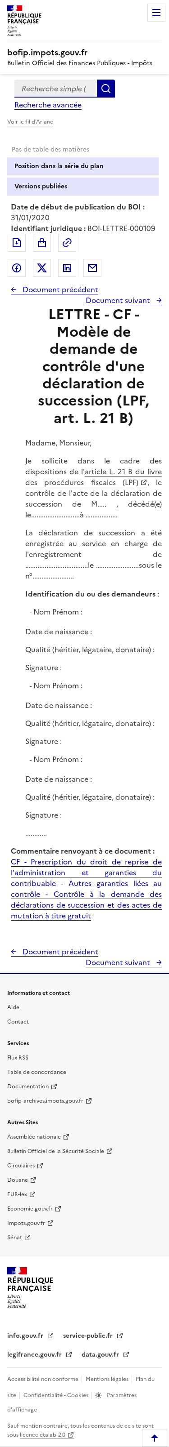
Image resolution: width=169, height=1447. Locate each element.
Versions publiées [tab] (40, 186)
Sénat (14, 1237)
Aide (13, 1007)
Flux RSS (17, 1058)
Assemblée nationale (34, 1137)
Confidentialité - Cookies (56, 1395)
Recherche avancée (48, 104)
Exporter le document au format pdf (17, 243)
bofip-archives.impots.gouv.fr (45, 1101)
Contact (18, 1022)
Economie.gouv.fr (30, 1209)
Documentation (28, 1086)
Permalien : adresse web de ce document (67, 243)
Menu (156, 13)
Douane (17, 1180)
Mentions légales (108, 1379)
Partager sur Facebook (17, 268)
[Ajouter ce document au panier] (42, 243)
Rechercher (106, 89)
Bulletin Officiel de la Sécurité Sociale (55, 1151)
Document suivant (119, 300)
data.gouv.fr (101, 1354)
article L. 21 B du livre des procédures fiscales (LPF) (93, 477)
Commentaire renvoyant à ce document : (83, 851)
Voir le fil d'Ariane (30, 122)
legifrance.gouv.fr (35, 1354)
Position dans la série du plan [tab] (59, 166)
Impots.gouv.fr (26, 1223)
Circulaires (21, 1166)
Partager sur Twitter (42, 268)
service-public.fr (88, 1335)
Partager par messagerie (92, 268)
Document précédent (59, 289)
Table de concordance (36, 1072)
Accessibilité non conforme (43, 1379)
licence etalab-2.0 (42, 1435)
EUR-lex (17, 1194)
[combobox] (55, 89)
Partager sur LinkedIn (67, 268)
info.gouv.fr (26, 1335)
